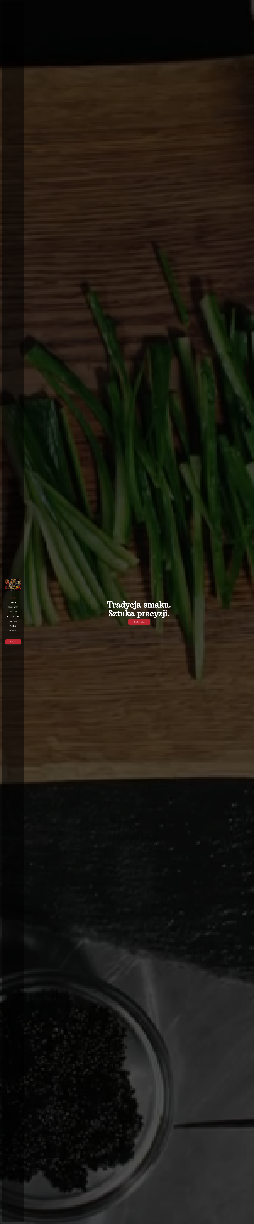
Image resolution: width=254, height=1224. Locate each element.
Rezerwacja (13, 616)
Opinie (13, 626)
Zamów (13, 642)
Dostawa (13, 612)
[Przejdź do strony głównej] (13, 585)
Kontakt (13, 631)
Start (13, 598)
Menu (13, 602)
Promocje (13, 607)
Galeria (13, 621)
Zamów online (139, 622)
